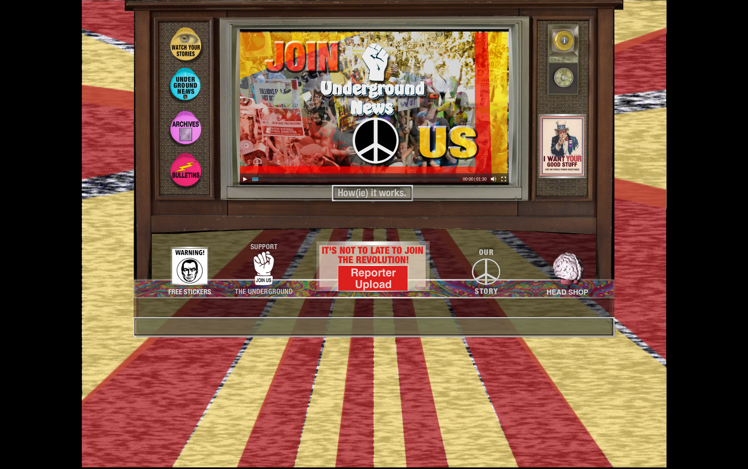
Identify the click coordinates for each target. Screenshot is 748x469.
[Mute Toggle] (493, 179)
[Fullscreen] (504, 179)
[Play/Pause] (245, 179)
